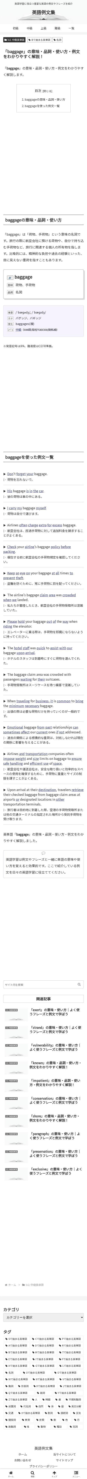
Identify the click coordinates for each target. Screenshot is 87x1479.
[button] (79, 984)
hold (21, 621)
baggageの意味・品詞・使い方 (45, 99)
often (23, 525)
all (57, 573)
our (69, 647)
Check (11, 546)
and (22, 753)
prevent (9, 577)
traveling (23, 700)
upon (20, 652)
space (57, 763)
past (48, 727)
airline (29, 546)
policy (55, 546)
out (49, 621)
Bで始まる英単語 (41, 39)
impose (9, 758)
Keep (11, 573)
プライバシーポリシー (43, 1466)
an (17, 573)
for (49, 525)
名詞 (58, 39)
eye (22, 573)
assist (54, 647)
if (57, 732)
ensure (77, 758)
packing (9, 551)
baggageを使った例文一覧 (42, 106)
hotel (18, 647)
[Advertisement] (43, 161)
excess (57, 525)
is (27, 490)
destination (47, 789)
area (52, 594)
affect (25, 732)
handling (16, 763)
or (17, 799)
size (36, 758)
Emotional (15, 727)
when (7, 599)
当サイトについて (64, 1454)
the (35, 490)
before (66, 546)
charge (33, 525)
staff (26, 647)
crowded (69, 594)
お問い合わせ (22, 1460)
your (30, 473)
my (19, 507)
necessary (32, 705)
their (41, 679)
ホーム (22, 1454)
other (60, 799)
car (41, 490)
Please (12, 621)
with (62, 647)
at (53, 573)
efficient (36, 763)
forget (21, 473)
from (41, 727)
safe (6, 763)
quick (41, 647)
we (14, 599)
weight (20, 758)
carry (12, 507)
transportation (36, 753)
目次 (38, 90)
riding (7, 626)
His (9, 490)
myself (41, 507)
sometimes (11, 732)
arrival (30, 652)
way (65, 621)
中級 (18, 329)
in (31, 490)
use (46, 763)
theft (19, 577)
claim (44, 594)
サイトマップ (64, 1460)
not (61, 732)
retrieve (78, 789)
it (51, 700)
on (28, 573)
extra (43, 525)
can (75, 727)
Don (10, 473)
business (42, 700)
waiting (26, 679)
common (63, 700)
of (54, 621)
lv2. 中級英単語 (16, 39)
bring (79, 700)
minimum (16, 705)
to (71, 573)
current (42, 732)
